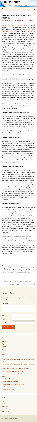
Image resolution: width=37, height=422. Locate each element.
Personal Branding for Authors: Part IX (21, 284)
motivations (31, 31)
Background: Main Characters (10, 381)
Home (3, 352)
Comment (5, 303)
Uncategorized (20, 20)
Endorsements (7, 357)
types (33, 29)
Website (4, 323)
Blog (3, 344)
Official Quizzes (7, 387)
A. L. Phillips (30, 20)
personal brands (8, 31)
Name (4, 315)
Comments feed (6, 409)
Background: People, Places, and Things (13, 384)
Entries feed (5, 406)
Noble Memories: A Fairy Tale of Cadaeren (14, 371)
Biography (4, 341)
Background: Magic (8, 379)
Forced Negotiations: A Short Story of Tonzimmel (16, 368)
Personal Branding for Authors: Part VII (16, 281)
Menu (3, 9)
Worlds (3, 376)
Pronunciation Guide (8, 389)
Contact (4, 346)
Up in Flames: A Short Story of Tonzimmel (13, 374)
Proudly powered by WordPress (10, 418)
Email (4, 319)
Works (3, 354)
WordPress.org (6, 411)
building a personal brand (17, 25)
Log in (3, 403)
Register (4, 401)
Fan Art (3, 349)
